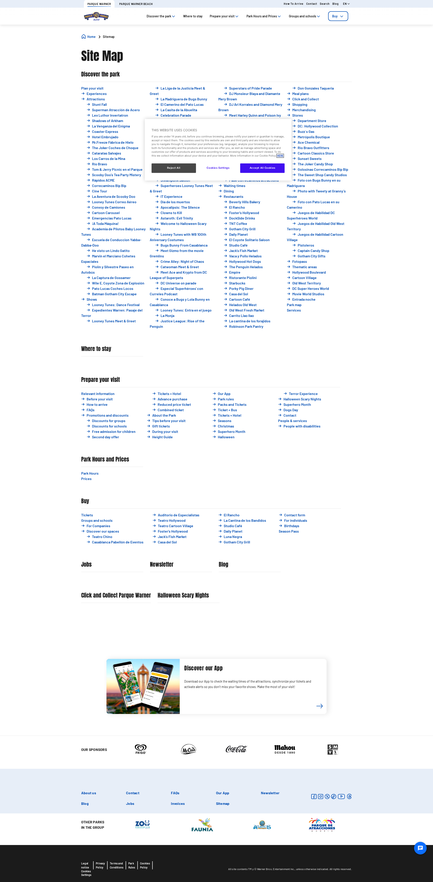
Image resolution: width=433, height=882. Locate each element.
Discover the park (100, 74)
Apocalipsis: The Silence (180, 207)
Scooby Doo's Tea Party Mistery (116, 175)
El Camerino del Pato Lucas (182, 104)
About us (88, 793)
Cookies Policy (145, 865)
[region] (218, 149)
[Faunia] (202, 824)
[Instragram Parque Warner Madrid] (320, 796)
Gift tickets (161, 426)
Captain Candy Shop (313, 250)
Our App (224, 393)
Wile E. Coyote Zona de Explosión (118, 283)
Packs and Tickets (232, 404)
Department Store (312, 120)
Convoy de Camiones (108, 207)
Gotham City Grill (242, 229)
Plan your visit (92, 88)
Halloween (226, 437)
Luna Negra (233, 536)
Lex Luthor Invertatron (110, 115)
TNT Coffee (238, 223)
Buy (335, 16)
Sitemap (223, 803)
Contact (311, 3)
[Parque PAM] (322, 824)
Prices (86, 478)
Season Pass (289, 531)
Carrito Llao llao (241, 315)
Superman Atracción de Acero (116, 110)
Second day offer (105, 437)
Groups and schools (97, 520)
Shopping (299, 104)
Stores (297, 115)
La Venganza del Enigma (111, 126)
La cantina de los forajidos (249, 321)
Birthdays (291, 526)
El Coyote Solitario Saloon (249, 240)
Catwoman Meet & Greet (180, 267)
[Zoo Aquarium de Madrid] (142, 824)
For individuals (295, 520)
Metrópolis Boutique (314, 137)
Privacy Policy (100, 865)
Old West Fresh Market (246, 310)
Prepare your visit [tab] (222, 16)
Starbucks (237, 283)
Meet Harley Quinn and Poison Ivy (255, 115)
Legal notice (85, 865)
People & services (292, 420)
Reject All (173, 167)
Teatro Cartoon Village (175, 526)
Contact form (294, 515)
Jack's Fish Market (243, 250)
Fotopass (299, 261)
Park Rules (131, 865)
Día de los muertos (175, 202)
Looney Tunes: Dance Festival (116, 304)
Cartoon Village (304, 277)
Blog (335, 3)
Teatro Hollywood (172, 520)
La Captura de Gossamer (111, 277)
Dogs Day (290, 410)
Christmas (226, 426)
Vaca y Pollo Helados (245, 256)
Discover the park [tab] (159, 16)
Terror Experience (303, 393)
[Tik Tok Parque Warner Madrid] (333, 796)
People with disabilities (301, 426)
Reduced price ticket (174, 404)
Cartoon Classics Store (316, 153)
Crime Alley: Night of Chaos (182, 261)
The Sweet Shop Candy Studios (322, 175)
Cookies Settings (86, 873)
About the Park (164, 415)
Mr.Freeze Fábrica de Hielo (113, 142)
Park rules (226, 399)
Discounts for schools (109, 426)
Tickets (87, 515)
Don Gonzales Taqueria (316, 88)
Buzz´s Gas (306, 131)
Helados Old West (243, 304)
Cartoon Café (239, 299)
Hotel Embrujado (105, 137)
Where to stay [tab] (193, 16)
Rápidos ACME (103, 180)
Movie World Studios (308, 294)
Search (325, 3)
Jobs (86, 564)
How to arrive (294, 3)
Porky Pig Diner (241, 288)
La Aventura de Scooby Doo (113, 196)
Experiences (97, 93)
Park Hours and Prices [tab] (261, 16)
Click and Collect (305, 99)
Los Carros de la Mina (108, 158)
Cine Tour (99, 191)
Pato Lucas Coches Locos (112, 288)
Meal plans (300, 93)
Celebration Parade (176, 115)
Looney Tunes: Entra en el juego (186, 310)
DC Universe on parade (178, 283)
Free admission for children (114, 431)
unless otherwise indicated (312, 868)
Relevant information (98, 393)
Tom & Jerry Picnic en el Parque (117, 169)
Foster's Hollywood (244, 212)
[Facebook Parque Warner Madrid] (313, 796)
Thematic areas (304, 267)
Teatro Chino (102, 536)
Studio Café (238, 245)
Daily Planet (238, 234)
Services (294, 310)
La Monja (167, 315)
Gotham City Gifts (311, 256)
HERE (280, 155)
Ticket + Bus (227, 410)
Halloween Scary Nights (302, 399)
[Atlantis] (262, 824)
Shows (92, 299)
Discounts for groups (108, 420)
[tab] (338, 16)
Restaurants (233, 196)
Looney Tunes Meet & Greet (114, 321)
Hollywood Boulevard (309, 272)
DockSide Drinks (242, 218)
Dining (229, 191)
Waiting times (234, 185)
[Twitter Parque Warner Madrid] (327, 796)
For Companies (98, 526)
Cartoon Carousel (106, 212)
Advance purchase (172, 399)
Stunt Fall (99, 104)
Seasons (224, 420)
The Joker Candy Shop (315, 164)
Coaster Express (105, 131)
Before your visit (100, 399)
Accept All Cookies (262, 167)
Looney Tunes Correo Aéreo (114, 202)
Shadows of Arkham (107, 120)
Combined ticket (171, 410)
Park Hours (90, 473)
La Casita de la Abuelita (179, 110)
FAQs (90, 410)
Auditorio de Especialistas (178, 515)
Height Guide (162, 437)
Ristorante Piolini (243, 277)
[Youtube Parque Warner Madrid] (341, 796)
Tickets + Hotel (169, 393)
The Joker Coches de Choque (115, 147)
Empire (234, 272)
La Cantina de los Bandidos (245, 520)
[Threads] (349, 796)
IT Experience (171, 196)
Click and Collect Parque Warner (116, 595)
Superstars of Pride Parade (250, 88)
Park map (294, 304)
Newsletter (161, 564)
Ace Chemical (309, 142)
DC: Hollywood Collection (318, 126)
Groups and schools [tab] (302, 16)
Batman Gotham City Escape (114, 294)
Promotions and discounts (108, 415)
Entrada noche (304, 299)
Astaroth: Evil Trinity (177, 218)
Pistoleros (306, 245)
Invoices (178, 803)
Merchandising (304, 110)
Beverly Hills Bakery (244, 202)
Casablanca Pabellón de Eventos (117, 542)
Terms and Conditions (116, 865)
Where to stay (96, 349)
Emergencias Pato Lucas (111, 218)
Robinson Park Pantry (246, 326)
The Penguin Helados (246, 267)
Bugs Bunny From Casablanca (184, 245)
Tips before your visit (169, 420)
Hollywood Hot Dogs (245, 261)
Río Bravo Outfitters (313, 147)
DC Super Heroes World (310, 288)
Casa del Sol (238, 294)
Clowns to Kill (171, 212)
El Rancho (237, 207)
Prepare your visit (100, 380)
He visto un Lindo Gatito (111, 250)
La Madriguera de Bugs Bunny (184, 99)
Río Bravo (99, 164)
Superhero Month (231, 431)
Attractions (96, 99)
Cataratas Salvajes (106, 153)
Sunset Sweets (310, 158)
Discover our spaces (103, 531)
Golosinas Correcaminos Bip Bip (323, 169)
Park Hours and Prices (105, 459)
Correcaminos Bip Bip (109, 185)
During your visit (165, 431)
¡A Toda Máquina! (105, 223)
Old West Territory (306, 283)
